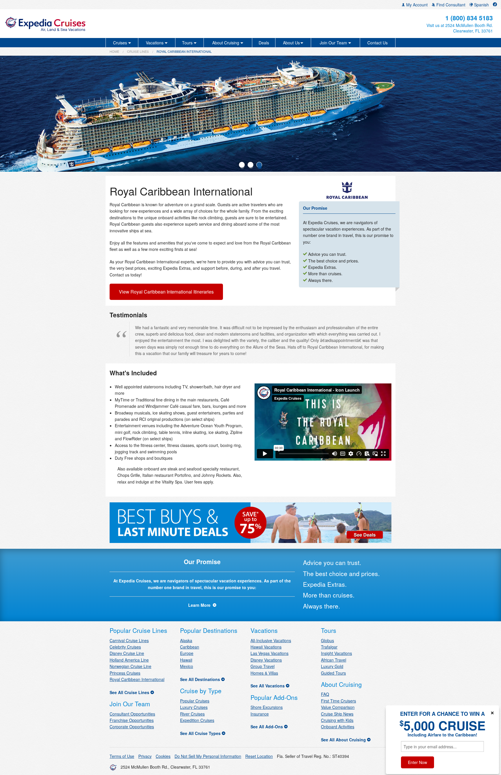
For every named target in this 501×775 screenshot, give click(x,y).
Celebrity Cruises (125, 647)
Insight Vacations (336, 653)
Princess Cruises (125, 673)
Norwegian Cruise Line (130, 666)
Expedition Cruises (197, 720)
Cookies (163, 756)
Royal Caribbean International (137, 679)
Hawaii (186, 660)
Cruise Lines (138, 51)
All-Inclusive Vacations (271, 640)
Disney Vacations (266, 660)
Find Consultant (450, 5)
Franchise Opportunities (132, 720)
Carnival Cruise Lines (129, 640)
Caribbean (189, 647)
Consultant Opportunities (132, 714)
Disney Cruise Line (127, 653)
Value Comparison (338, 707)
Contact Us (377, 43)
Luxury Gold (332, 666)
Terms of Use (122, 756)
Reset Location (259, 756)
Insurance (260, 714)
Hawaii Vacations (266, 647)
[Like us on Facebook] (495, 5)
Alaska (186, 640)
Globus (327, 640)
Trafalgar (329, 647)
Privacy (145, 756)
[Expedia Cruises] (85, 23)
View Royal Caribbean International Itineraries (166, 291)
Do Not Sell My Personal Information (208, 756)
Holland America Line (129, 660)
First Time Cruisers (338, 701)
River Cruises (192, 714)
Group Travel (263, 666)
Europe (186, 653)
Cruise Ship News (337, 714)
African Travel (333, 660)
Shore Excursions (267, 707)
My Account (416, 5)
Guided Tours (333, 673)
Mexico (186, 666)
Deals (264, 43)
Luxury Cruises (194, 707)
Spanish (481, 5)
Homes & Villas (264, 673)
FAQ (325, 694)
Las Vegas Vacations (269, 653)
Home (114, 51)
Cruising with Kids (337, 720)
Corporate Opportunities (132, 726)
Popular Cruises (194, 701)
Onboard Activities (337, 726)
